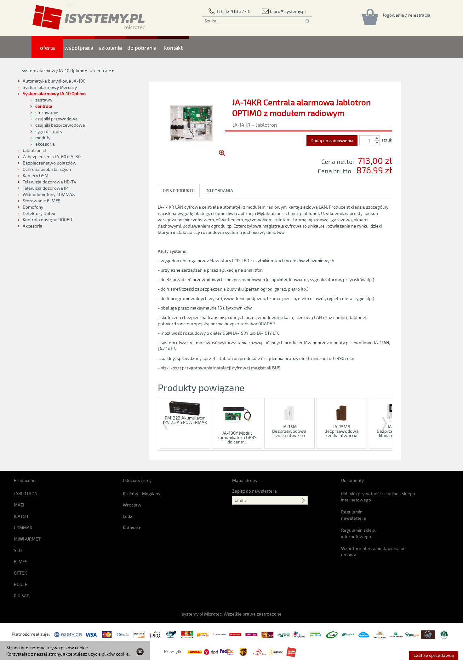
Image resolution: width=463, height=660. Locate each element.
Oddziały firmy (137, 480)
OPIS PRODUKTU (179, 190)
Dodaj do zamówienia (332, 140)
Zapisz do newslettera (254, 491)
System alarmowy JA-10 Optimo (52, 70)
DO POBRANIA (219, 190)
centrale (102, 70)
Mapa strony (244, 480)
